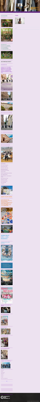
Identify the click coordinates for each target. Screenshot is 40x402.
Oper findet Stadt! (3, 182)
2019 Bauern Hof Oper (4, 179)
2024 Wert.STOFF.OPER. (4, 166)
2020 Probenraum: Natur (4, 178)
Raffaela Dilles (2, 373)
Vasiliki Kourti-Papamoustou (4, 378)
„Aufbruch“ (2, 183)
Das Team (2, 371)
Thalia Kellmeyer (3, 372)
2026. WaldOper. (3, 163)
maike (16, 28)
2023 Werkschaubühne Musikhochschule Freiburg (5, 170)
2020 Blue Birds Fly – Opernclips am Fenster (6, 176)
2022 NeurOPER (3, 171)
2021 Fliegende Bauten (4, 174)
